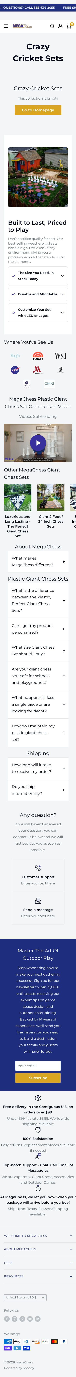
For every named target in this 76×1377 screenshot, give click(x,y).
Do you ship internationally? (27, 790)
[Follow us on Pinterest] (22, 1319)
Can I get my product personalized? (32, 629)
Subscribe (38, 1078)
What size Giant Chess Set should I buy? (33, 650)
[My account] (60, 26)
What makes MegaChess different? (32, 561)
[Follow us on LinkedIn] (38, 1319)
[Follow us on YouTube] (30, 1319)
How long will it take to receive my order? (31, 768)
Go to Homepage (38, 110)
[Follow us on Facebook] (7, 1319)
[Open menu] (6, 26)
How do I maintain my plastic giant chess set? (33, 733)
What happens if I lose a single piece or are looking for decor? (33, 704)
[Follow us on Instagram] (14, 1319)
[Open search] (52, 26)
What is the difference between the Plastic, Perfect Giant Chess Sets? (33, 600)
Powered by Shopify (19, 1368)
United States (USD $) (21, 1297)
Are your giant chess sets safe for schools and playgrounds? (31, 676)
